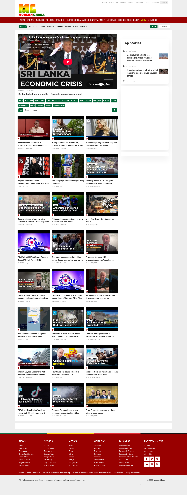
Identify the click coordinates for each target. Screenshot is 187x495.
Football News (49, 451)
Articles (97, 448)
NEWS (22, 20)
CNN (26, 101)
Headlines (23, 448)
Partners (83, 473)
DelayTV (106, 101)
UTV (99, 101)
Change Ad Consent (132, 473)
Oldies (42, 27)
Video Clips (148, 454)
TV (117, 2)
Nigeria (71, 448)
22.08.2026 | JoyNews (25, 148)
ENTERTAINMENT (97, 20)
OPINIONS (60, 20)
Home (104, 2)
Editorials (97, 457)
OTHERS (40, 105)
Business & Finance (126, 451)
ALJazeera (56, 101)
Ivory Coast (73, 462)
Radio (111, 2)
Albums (60, 27)
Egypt (71, 451)
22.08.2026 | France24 (59, 148)
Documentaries (59, 105)
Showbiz (147, 445)
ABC (48, 101)
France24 (65, 101)
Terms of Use (93, 473)
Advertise (139, 2)
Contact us (45, 473)
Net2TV (88, 101)
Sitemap (74, 473)
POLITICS (50, 20)
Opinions (97, 445)
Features (97, 451)
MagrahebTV (23, 105)
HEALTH (69, 20)
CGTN (37, 101)
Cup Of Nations (50, 462)
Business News (124, 445)
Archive (23, 27)
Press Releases (24, 460)
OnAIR (153, 26)
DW (31, 101)
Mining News (124, 462)
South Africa (73, 465)
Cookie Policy (117, 473)
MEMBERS (152, 20)
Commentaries (99, 460)
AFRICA (77, 20)
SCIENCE (122, 20)
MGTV (32, 105)
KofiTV (113, 101)
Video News (148, 451)
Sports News (49, 448)
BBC (21, 101)
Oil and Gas (123, 460)
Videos (123, 2)
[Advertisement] (92, 488)
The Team (55, 473)
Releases (50, 27)
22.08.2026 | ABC (91, 148)
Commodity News (126, 454)
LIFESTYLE (111, 20)
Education (23, 451)
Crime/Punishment (26, 454)
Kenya (71, 460)
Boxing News (49, 465)
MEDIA (143, 20)
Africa (71, 445)
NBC (43, 101)
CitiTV (82, 101)
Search (164, 26)
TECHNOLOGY (133, 20)
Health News (24, 465)
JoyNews (74, 101)
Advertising (65, 473)
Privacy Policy (105, 473)
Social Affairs (23, 457)
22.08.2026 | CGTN (92, 224)
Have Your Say (99, 462)
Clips (35, 27)
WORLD (85, 20)
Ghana (147, 2)
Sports (46, 445)
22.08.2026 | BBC (91, 301)
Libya (71, 454)
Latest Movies (149, 448)
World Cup (48, 460)
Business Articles (125, 448)
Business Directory (126, 465)
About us (36, 473)
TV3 (94, 101)
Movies (130, 2)
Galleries (83, 27)
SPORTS (30, 20)
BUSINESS (40, 20)
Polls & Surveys (100, 465)
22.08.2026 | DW (57, 186)
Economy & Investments (128, 457)
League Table (49, 457)
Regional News (24, 462)
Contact (156, 2)
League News (49, 454)
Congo (71, 457)
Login (163, 2)
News (75, 27)
